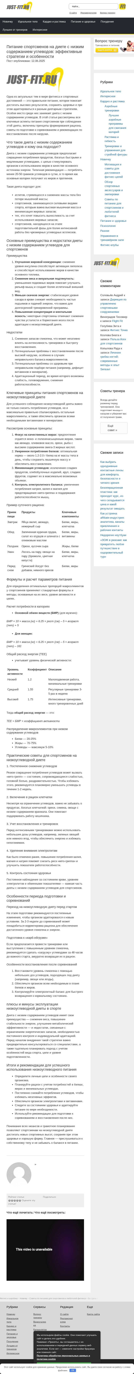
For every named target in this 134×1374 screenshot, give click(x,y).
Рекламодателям (88, 13)
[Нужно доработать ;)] (9, 1200)
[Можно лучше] (12, 1200)
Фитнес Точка (118, 330)
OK (72, 1370)
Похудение (107, 21)
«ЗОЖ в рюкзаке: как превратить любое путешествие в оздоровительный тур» (113, 548)
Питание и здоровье (83, 21)
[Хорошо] (17, 1200)
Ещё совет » (112, 428)
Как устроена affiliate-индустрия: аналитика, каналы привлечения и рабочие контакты (112, 522)
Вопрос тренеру (107, 13)
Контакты (65, 1326)
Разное (104, 230)
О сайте (73, 13)
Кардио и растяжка (54, 21)
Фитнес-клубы (109, 245)
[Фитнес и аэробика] (19, 6)
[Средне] (14, 1200)
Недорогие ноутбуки (113, 535)
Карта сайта (93, 1314)
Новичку (8, 21)
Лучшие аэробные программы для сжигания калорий (117, 124)
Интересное (40, 29)
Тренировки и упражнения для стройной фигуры (116, 150)
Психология (108, 226)
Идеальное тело (28, 21)
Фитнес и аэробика (9, 1298)
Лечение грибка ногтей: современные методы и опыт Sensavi (110, 361)
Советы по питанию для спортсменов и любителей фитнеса (114, 208)
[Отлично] (20, 1200)
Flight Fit (117, 321)
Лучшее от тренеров (15, 29)
